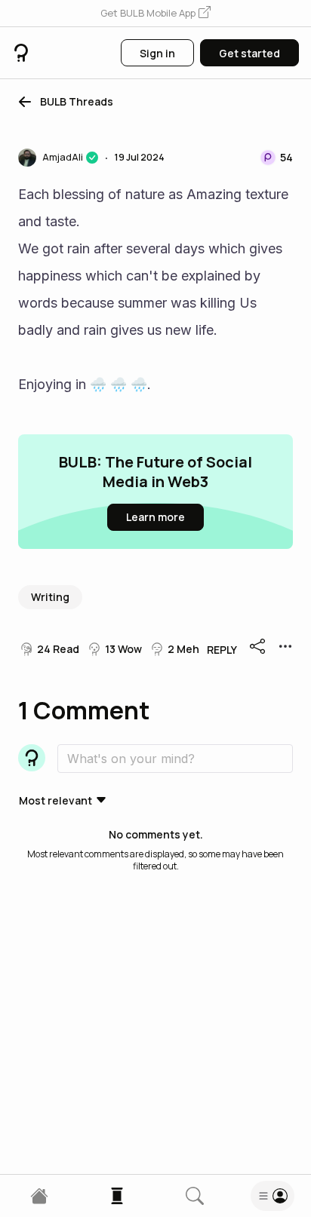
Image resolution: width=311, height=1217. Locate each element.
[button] (155, 13)
